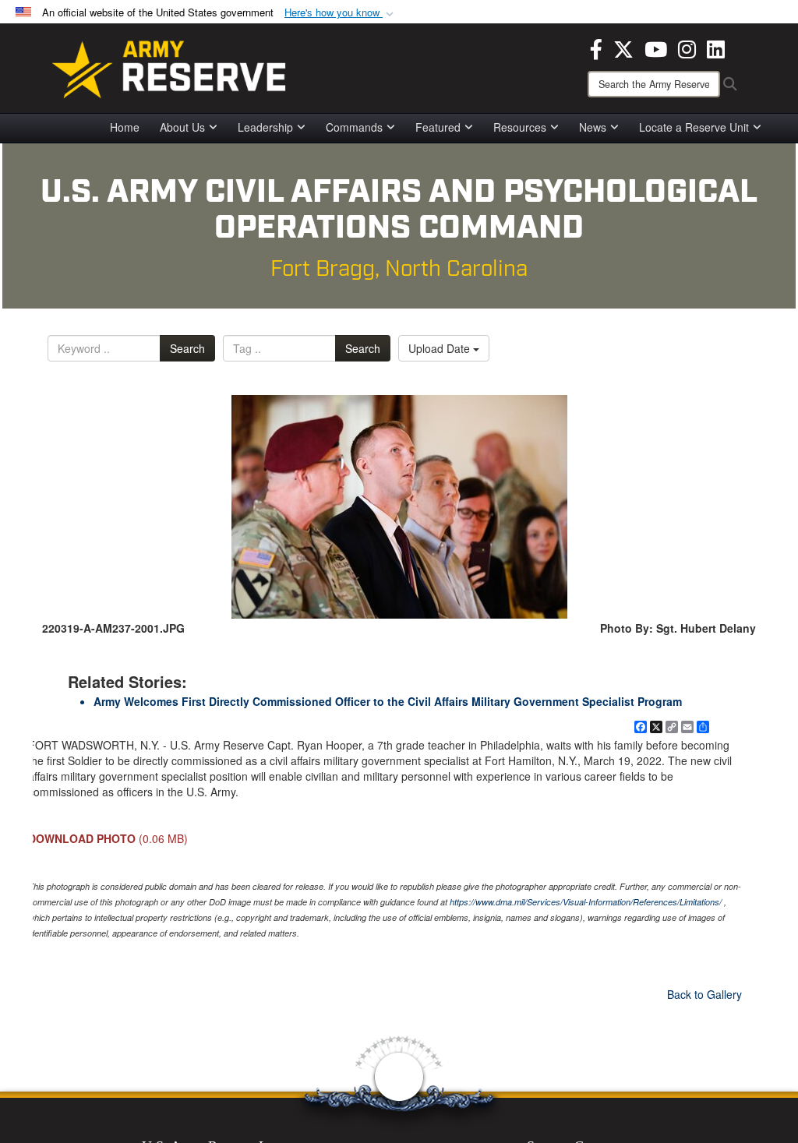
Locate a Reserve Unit (694, 127)
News (592, 127)
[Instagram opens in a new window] (687, 47)
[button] (340, 13)
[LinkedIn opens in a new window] (716, 47)
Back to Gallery (704, 994)
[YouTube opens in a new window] (655, 47)
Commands (354, 127)
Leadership (265, 127)
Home (124, 127)
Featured (438, 127)
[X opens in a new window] (623, 47)
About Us (182, 127)
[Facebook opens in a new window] (596, 47)
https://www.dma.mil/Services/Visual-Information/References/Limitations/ (586, 902)
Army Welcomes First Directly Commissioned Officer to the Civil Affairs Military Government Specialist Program (388, 701)
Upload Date (440, 348)
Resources (519, 127)
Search (187, 348)
